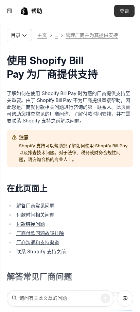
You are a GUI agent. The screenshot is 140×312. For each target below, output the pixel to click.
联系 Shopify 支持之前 (41, 251)
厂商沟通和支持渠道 (37, 242)
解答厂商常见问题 (35, 205)
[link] (31, 11)
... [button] (56, 35)
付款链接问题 (30, 224)
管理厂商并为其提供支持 (92, 35)
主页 (42, 35)
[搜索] (105, 298)
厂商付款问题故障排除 (40, 233)
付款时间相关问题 (35, 215)
